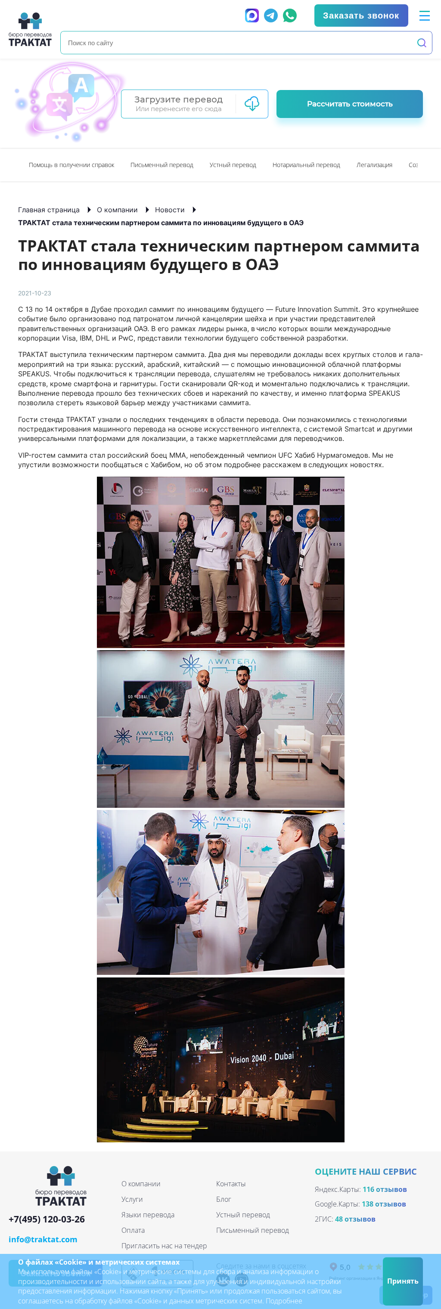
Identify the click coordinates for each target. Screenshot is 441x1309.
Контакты (231, 1183)
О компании (117, 209)
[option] (71, 165)
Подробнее (284, 1301)
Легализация (374, 165)
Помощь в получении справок (71, 165)
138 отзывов (384, 1204)
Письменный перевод (161, 165)
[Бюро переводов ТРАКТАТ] (30, 29)
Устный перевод (233, 165)
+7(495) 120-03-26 (47, 1219)
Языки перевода (147, 1214)
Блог (223, 1199)
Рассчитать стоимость (350, 103)
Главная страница (49, 209)
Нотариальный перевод (306, 165)
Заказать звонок (361, 15)
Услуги (132, 1199)
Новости (170, 209)
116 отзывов (385, 1189)
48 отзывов (355, 1219)
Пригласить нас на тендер (164, 1245)
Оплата (133, 1230)
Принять (403, 1281)
